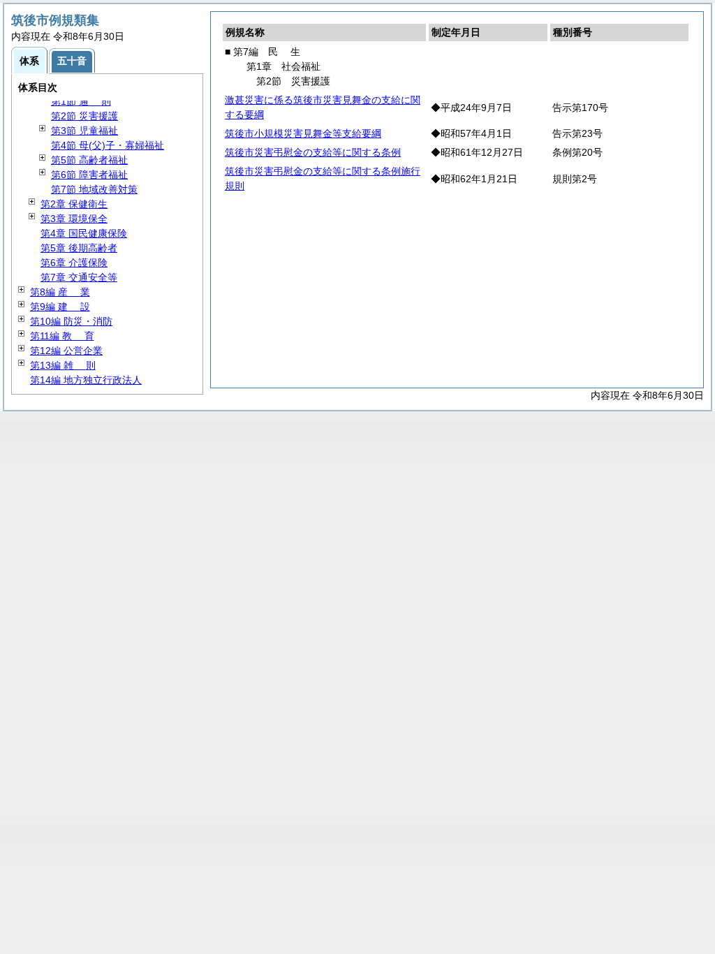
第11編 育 (62, 336)
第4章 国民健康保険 (83, 233)
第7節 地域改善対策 (94, 189)
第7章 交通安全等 (78, 277)
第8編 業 (60, 292)
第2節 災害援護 (84, 116)
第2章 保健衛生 (74, 204)
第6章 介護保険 (74, 262)
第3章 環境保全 (74, 218)
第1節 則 (81, 101)
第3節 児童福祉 (84, 130)
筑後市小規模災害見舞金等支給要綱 (303, 133)
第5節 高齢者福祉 (89, 160)
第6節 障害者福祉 (89, 174)
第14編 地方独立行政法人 (86, 380)
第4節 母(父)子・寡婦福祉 (107, 145)
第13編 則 (63, 365)
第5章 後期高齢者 (78, 248)
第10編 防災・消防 (71, 321)
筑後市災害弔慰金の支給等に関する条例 (313, 152)
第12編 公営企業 (66, 350)
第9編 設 (60, 306)
